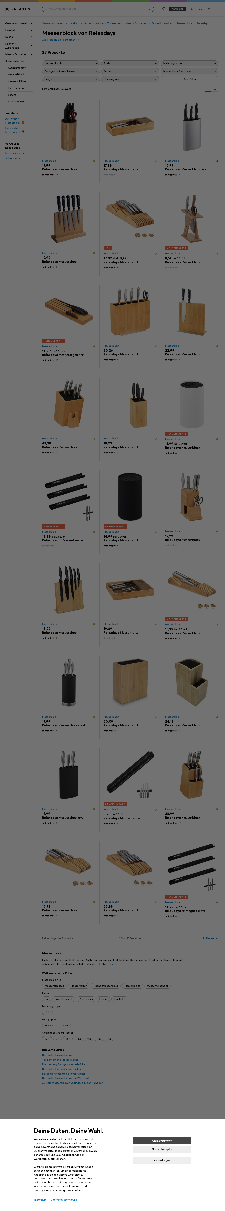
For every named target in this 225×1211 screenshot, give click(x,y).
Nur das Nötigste (162, 1149)
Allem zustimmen (162, 1140)
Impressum (40, 1199)
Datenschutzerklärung (63, 1199)
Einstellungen (162, 1160)
